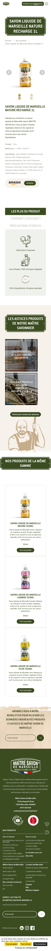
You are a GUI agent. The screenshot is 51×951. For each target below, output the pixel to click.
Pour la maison (9, 837)
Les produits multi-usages (12, 853)
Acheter (29, 183)
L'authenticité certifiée (33, 871)
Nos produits (9, 830)
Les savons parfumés (34, 843)
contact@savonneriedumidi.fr (25, 811)
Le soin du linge (8, 848)
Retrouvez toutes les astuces (25, 414)
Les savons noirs (9, 851)
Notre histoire (8, 868)
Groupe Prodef (8, 879)
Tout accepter (11, 944)
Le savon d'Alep (31, 846)
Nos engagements (9, 875)
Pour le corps (31, 837)
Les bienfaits (30, 881)
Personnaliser (40, 944)
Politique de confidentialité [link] (26, 948)
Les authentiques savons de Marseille (13, 841)
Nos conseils (8, 885)
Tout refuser (26, 944)
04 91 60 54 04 (25, 808)
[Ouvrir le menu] (46, 4)
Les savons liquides (33, 849)
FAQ (27, 887)
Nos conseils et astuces (12, 882)
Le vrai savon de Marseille (35, 840)
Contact (29, 884)
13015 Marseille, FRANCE (25, 804)
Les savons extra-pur (10, 845)
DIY (4, 889)
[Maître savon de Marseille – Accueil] (9, 4)
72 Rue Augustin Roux (25, 801)
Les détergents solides (11, 859)
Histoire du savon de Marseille (37, 868)
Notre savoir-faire (9, 871)
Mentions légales (32, 890)
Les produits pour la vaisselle (13, 856)
